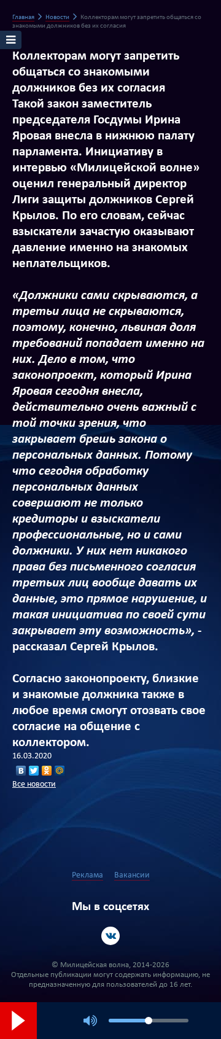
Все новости (34, 784)
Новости (57, 17)
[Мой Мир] (59, 771)
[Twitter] (34, 771)
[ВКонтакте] (21, 771)
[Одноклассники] (47, 771)
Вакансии (132, 875)
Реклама (87, 875)
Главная (23, 17)
